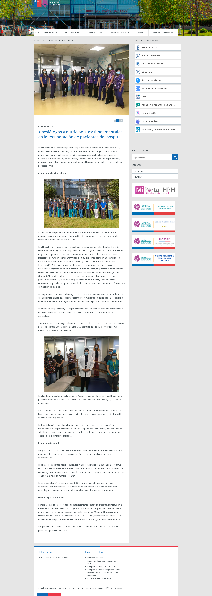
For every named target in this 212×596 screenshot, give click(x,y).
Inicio (37, 32)
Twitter (138, 176)
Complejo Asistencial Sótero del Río (102, 566)
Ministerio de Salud (95, 557)
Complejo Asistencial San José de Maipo (103, 569)
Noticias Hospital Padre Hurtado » (57, 40)
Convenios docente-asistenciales (54, 557)
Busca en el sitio (140, 150)
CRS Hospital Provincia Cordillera (100, 578)
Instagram (139, 171)
